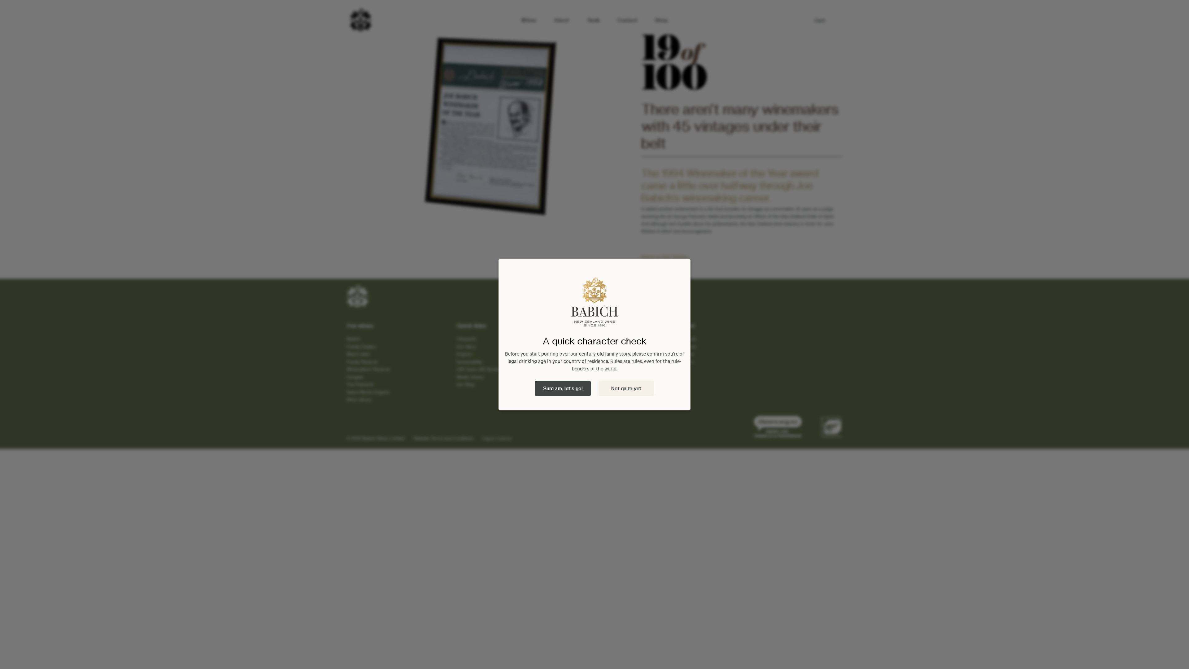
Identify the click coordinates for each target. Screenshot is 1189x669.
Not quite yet (626, 388)
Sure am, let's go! (563, 388)
